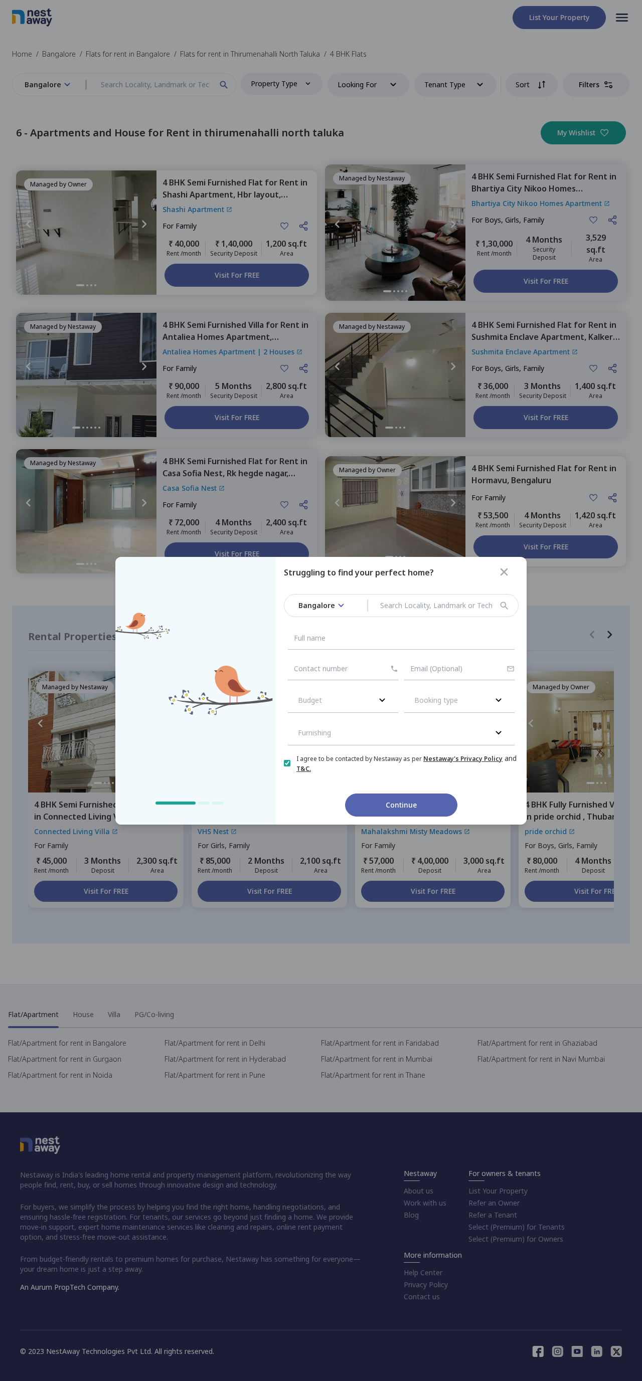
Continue (401, 805)
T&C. (303, 768)
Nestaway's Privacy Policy (463, 758)
